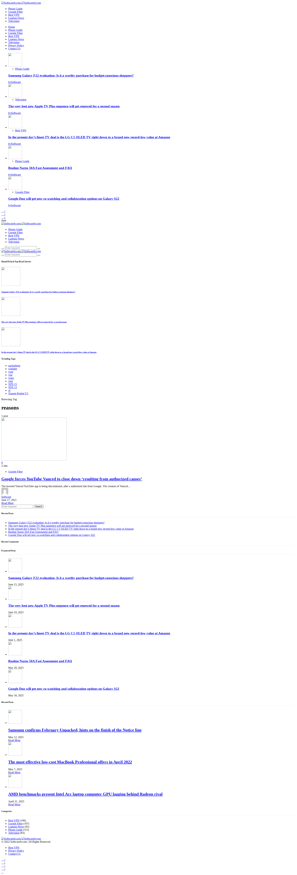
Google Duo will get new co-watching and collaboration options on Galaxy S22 (63, 198)
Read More (7, 503)
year (10, 381)
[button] (3, 220)
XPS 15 (12, 384)
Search (38, 506)
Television (13, 21)
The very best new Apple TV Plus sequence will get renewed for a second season (64, 106)
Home (11, 26)
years (11, 378)
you (10, 374)
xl (9, 390)
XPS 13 (12, 387)
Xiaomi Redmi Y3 (18, 393)
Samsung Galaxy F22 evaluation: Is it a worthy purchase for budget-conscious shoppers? (71, 75)
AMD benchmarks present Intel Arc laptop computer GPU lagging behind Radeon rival (85, 794)
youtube (12, 368)
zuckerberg (14, 365)
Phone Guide (15, 8)
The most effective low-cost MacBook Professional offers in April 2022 (70, 762)
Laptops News (16, 17)
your (10, 371)
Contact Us (14, 48)
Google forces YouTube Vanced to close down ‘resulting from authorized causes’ (71, 479)
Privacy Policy (16, 45)
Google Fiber (15, 11)
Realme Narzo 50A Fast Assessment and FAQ (40, 168)
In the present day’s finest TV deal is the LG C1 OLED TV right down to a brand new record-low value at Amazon (89, 137)
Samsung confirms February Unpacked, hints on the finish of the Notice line (75, 730)
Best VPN (13, 14)
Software (6, 496)
